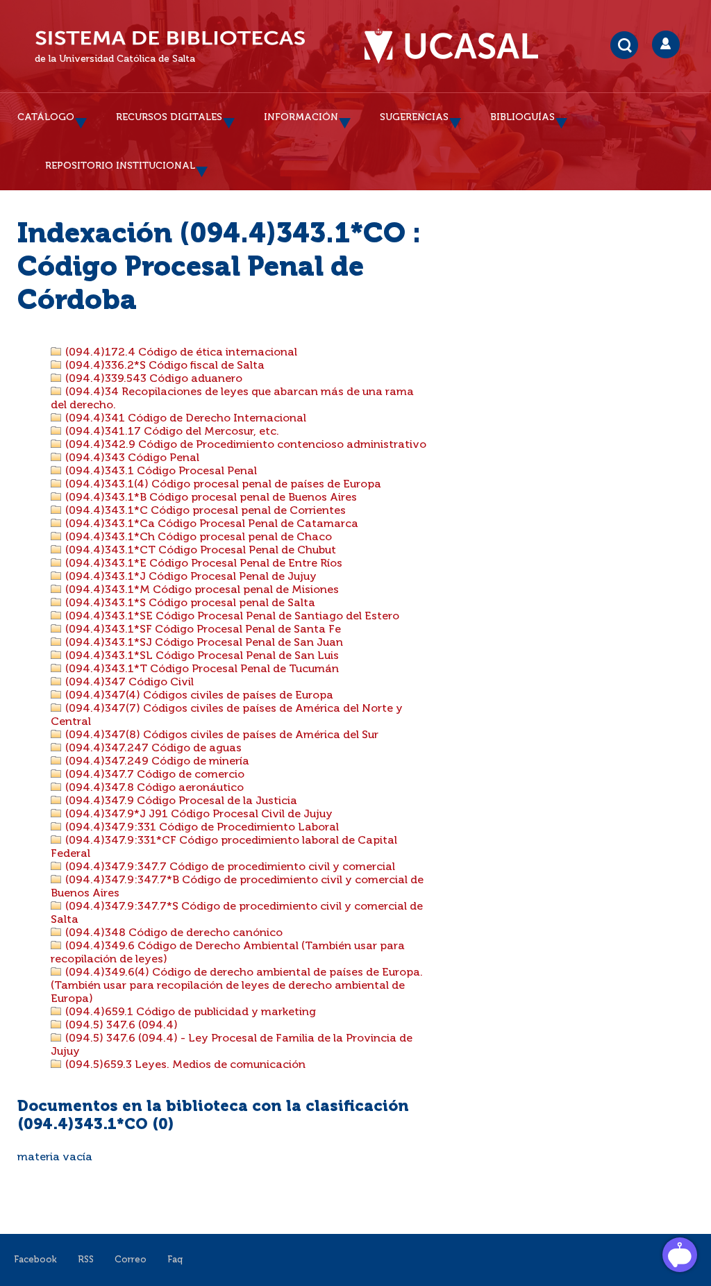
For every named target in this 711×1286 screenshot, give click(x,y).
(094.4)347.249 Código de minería (155, 761)
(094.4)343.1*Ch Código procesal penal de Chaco (197, 537)
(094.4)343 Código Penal (130, 458)
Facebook (35, 1259)
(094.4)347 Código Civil (128, 682)
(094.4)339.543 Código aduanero (152, 379)
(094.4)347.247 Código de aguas (152, 748)
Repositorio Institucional (120, 166)
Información (301, 117)
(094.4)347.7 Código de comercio (153, 774)
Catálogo (45, 117)
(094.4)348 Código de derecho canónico (172, 933)
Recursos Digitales (169, 117)
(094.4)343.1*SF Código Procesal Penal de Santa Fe (201, 629)
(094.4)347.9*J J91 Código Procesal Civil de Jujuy (197, 814)
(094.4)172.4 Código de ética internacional (179, 352)
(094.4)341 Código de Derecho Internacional (184, 418)
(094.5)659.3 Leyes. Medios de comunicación (184, 1065)
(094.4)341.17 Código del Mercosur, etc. (170, 431)
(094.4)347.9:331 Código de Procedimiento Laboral (200, 827)
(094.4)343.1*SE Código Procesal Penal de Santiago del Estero (230, 616)
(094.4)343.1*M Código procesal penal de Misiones (200, 590)
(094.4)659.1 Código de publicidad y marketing (189, 1012)
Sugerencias (414, 117)
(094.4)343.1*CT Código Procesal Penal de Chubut (199, 550)
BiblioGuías (522, 117)
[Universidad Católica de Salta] (458, 46)
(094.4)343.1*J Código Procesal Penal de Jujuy (189, 577)
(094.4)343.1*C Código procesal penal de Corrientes (204, 511)
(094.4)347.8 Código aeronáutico (153, 788)
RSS (86, 1259)
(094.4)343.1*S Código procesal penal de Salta (188, 603)
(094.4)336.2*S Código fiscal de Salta (163, 365)
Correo (131, 1259)
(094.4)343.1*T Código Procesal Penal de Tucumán (200, 669)
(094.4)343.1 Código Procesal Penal (159, 471)
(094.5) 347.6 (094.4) (120, 1025)
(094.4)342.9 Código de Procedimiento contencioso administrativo (244, 445)
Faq (175, 1259)
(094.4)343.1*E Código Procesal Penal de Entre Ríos (202, 563)
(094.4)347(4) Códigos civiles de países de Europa (197, 695)
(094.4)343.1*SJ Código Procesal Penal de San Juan (202, 643)
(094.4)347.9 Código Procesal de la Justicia (179, 801)
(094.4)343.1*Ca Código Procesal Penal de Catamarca (210, 524)
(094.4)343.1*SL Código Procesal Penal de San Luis (200, 656)
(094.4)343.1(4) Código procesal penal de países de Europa (221, 484)
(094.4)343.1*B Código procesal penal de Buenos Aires (209, 497)
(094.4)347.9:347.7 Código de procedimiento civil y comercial (228, 867)
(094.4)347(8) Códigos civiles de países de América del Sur (220, 735)
